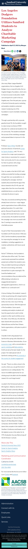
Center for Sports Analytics (9, 448)
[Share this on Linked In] (17, 51)
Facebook (15, 474)
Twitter (7, 474)
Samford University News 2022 (11, 445)
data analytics (19, 347)
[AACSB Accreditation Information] (13, 484)
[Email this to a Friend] (12, 51)
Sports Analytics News (8, 451)
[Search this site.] (5, 3)
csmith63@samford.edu (8, 464)
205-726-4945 (6, 467)
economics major (6, 344)
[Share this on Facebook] (15, 51)
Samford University (14, 527)
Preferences (14, 546)
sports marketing (6, 347)
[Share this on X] (20, 51)
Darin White (11, 146)
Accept (14, 543)
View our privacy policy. (13, 540)
